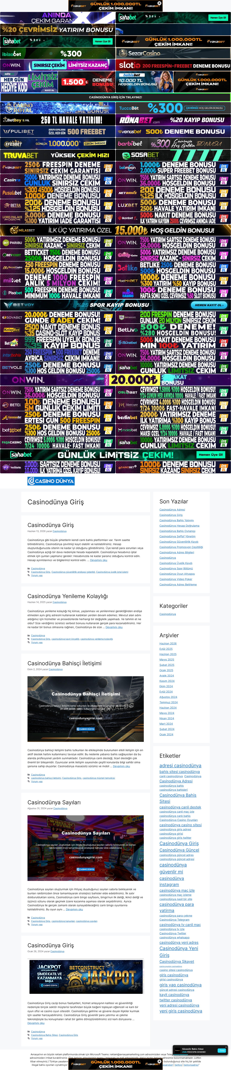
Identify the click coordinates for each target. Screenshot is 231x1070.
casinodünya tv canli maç (180, 924)
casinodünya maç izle (177, 890)
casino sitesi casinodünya (176, 970)
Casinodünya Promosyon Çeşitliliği (181, 547)
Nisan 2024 (167, 718)
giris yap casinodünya (181, 984)
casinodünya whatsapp (175, 937)
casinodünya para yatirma (177, 907)
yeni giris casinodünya (181, 1010)
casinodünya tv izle (172, 929)
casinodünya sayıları (86, 921)
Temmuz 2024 (169, 702)
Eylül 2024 (166, 691)
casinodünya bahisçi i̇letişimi (46, 778)
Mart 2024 (166, 723)
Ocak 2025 (166, 670)
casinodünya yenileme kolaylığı (96, 639)
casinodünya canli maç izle (177, 811)
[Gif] (115, 230)
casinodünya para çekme (176, 915)
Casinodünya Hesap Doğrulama (179, 525)
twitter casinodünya (176, 1000)
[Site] (57, 167)
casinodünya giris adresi (175, 829)
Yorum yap (37, 575)
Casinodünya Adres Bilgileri (177, 552)
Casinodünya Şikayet (177, 961)
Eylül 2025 (166, 648)
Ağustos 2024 (168, 697)
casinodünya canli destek (180, 807)
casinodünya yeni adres (179, 942)
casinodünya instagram (172, 881)
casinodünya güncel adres (177, 855)
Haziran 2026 (168, 643)
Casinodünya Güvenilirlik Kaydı (179, 541)
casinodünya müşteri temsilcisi (99, 778)
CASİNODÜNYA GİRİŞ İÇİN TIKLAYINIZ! (115, 97)
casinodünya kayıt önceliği (65, 639)
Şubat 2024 (167, 729)
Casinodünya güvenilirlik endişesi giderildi (73, 572)
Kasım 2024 (167, 681)
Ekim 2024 (166, 686)
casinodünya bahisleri (174, 789)
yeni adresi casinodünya (179, 1005)
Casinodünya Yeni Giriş (179, 952)
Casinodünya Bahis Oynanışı (177, 531)
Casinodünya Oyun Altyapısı (177, 573)
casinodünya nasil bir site (176, 899)
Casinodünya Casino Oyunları (179, 820)
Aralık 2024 (167, 675)
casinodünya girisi (171, 833)
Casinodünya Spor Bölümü (176, 568)
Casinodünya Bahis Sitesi (44, 1035)
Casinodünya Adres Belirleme (178, 584)
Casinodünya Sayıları (54, 802)
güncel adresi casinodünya (177, 990)
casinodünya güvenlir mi (173, 868)
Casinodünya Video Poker (176, 579)
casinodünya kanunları (63, 921)
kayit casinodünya (174, 994)
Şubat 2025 (167, 665)
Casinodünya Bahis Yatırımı (177, 520)
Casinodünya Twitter (173, 933)
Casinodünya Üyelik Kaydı (176, 563)
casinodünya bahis (172, 785)
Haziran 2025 (168, 654)
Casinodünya (38, 568)
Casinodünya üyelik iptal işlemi (112, 572)
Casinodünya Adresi (172, 509)
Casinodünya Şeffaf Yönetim (177, 536)
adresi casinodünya (180, 765)
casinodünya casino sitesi (181, 825)
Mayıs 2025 (167, 659)
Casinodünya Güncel (179, 850)
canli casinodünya (171, 776)
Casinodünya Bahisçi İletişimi (65, 663)
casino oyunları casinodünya (171, 966)
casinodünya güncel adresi (177, 859)
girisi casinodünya (171, 979)
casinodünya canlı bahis (175, 816)
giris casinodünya (174, 975)
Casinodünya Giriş (51, 525)
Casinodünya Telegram (174, 919)
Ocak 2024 (166, 734)
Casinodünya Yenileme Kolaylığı (68, 596)
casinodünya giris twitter (175, 837)
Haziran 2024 (168, 707)
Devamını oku (98, 560)
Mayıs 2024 (167, 713)
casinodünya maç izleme (175, 894)
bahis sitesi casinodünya (180, 771)
